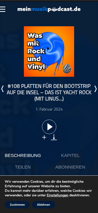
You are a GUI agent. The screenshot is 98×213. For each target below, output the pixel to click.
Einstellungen (57, 195)
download (54, 137)
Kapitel (70, 155)
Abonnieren (70, 167)
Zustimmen (17, 205)
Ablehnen (43, 205)
